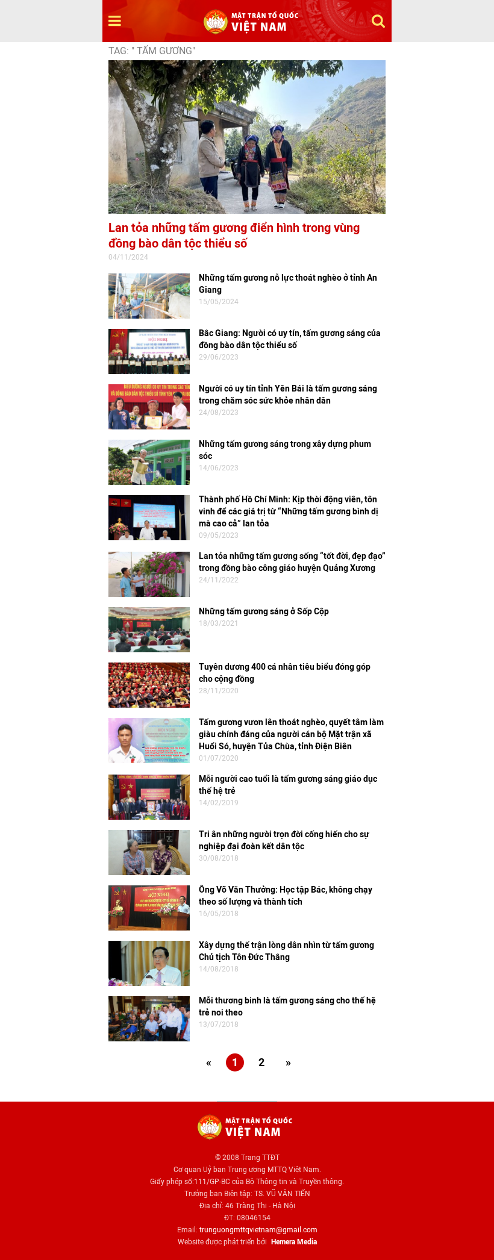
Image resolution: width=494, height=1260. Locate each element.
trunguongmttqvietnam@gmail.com (258, 1230)
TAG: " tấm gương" (151, 51)
